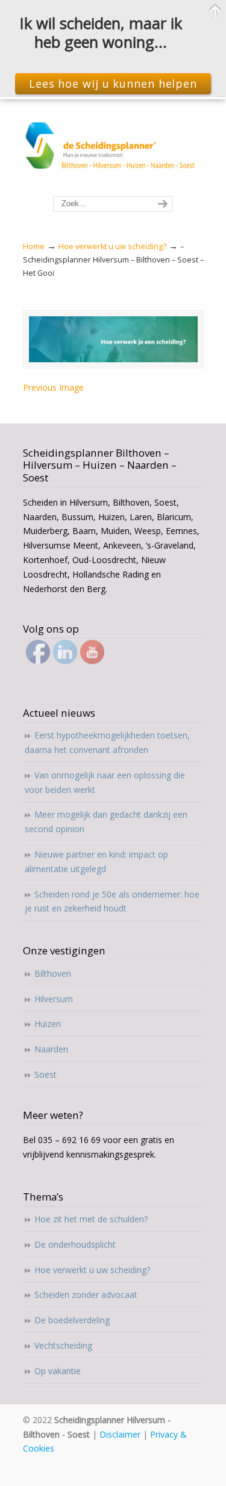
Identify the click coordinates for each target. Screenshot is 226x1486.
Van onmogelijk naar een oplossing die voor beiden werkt (105, 782)
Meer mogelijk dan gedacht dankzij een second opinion (106, 822)
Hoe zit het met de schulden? (91, 1219)
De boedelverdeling (72, 1320)
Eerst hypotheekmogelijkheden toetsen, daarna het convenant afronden (107, 742)
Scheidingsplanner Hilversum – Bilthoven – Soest (113, 148)
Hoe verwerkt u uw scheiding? (112, 246)
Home (34, 246)
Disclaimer (119, 1434)
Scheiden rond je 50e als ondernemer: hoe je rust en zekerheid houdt (112, 901)
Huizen (47, 1023)
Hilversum (53, 999)
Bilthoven (52, 973)
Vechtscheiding (63, 1345)
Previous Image (53, 387)
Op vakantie (57, 1371)
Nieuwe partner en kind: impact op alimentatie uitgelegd (96, 862)
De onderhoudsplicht (75, 1244)
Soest (45, 1074)
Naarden (51, 1049)
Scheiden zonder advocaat (85, 1294)
